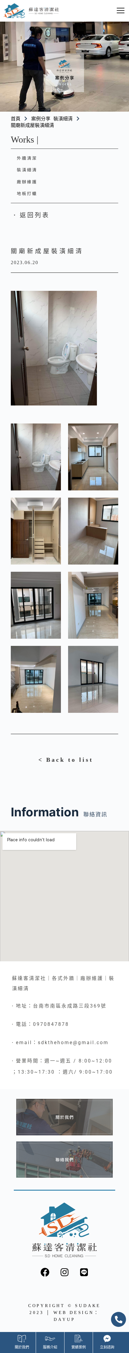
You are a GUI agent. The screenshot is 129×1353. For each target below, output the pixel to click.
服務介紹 (50, 1347)
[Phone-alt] (118, 1319)
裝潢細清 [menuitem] (27, 170)
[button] (30, 215)
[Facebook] (45, 1272)
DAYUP (64, 1319)
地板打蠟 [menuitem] (27, 193)
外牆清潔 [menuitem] (27, 158)
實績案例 (78, 1347)
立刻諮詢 (107, 1347)
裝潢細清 (63, 119)
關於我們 (22, 1347)
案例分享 (40, 119)
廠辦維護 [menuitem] (27, 182)
